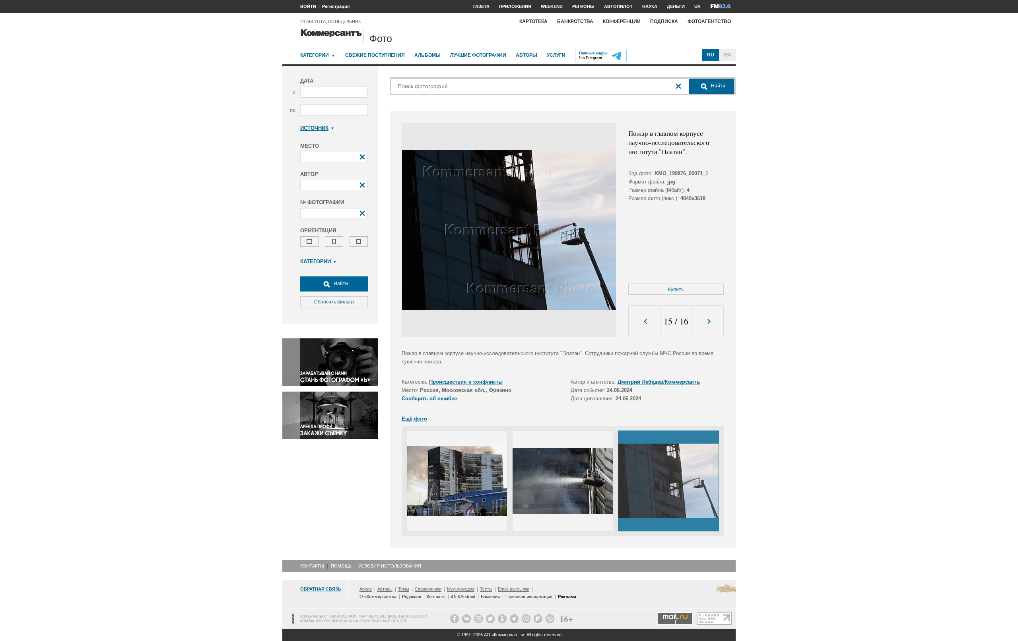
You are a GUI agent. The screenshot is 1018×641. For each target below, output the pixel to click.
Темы (403, 589)
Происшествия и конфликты (466, 382)
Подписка (664, 21)
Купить (676, 289)
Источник (314, 128)
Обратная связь (320, 589)
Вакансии (490, 596)
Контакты (312, 566)
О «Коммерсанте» (377, 596)
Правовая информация (528, 596)
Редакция (411, 596)
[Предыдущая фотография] (644, 321)
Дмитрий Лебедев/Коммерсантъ (659, 382)
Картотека (533, 21)
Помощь (341, 566)
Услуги (556, 55)
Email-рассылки (513, 589)
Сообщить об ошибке (429, 399)
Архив (365, 589)
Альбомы (427, 55)
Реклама (567, 596)
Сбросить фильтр (334, 302)
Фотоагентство (709, 21)
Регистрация (336, 6)
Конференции (622, 21)
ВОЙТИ (308, 6)
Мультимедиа (460, 589)
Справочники (428, 589)
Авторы (526, 55)
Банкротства (575, 21)
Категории (314, 55)
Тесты (486, 589)
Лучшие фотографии (478, 55)
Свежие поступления (375, 55)
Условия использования (389, 566)
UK (697, 6)
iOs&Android (463, 596)
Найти (340, 283)
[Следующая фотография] (707, 321)
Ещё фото (414, 419)
